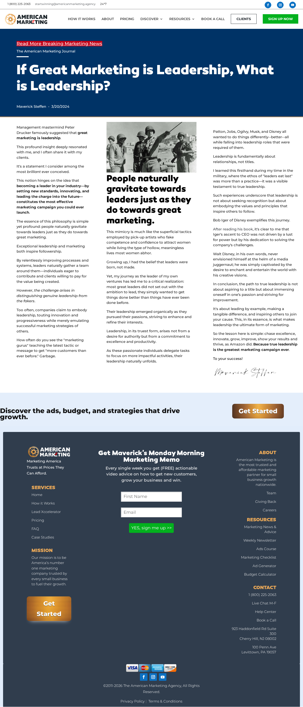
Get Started (258, 411)
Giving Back (265, 501)
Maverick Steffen (31, 106)
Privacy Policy (132, 701)
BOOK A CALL (213, 19)
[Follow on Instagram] (153, 677)
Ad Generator (264, 566)
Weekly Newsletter (259, 540)
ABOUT (108, 19)
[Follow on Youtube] (162, 677)
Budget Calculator (260, 574)
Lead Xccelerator (46, 511)
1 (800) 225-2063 (262, 594)
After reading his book (233, 229)
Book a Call (266, 620)
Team (271, 493)
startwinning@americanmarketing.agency (65, 4)
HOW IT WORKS (81, 19)
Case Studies (42, 537)
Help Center (265, 611)
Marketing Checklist (258, 557)
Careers (269, 510)
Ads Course (266, 549)
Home (36, 494)
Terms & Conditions (165, 701)
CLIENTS (243, 19)
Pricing (37, 520)
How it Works (43, 503)
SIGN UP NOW (280, 19)
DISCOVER (149, 19)
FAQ (35, 528)
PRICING (127, 19)
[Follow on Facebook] (143, 677)
